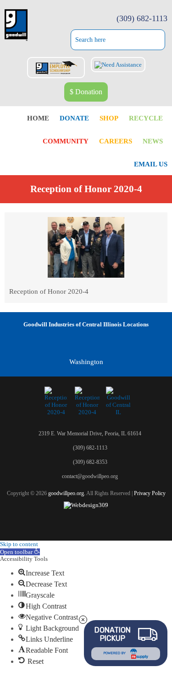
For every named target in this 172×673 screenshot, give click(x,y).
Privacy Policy (150, 493)
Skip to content (19, 544)
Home (38, 118)
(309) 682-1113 (142, 18)
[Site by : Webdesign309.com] (86, 505)
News (153, 141)
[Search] (160, 40)
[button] (20, 551)
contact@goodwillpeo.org (90, 476)
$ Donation (86, 92)
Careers (115, 141)
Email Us (150, 164)
